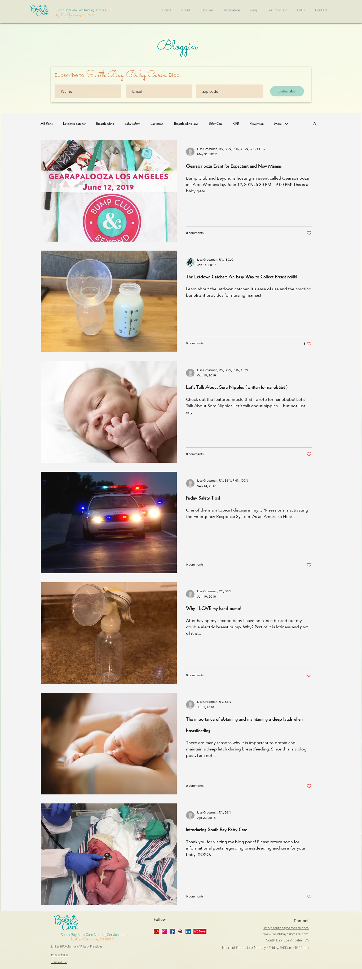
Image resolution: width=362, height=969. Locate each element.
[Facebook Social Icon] (172, 931)
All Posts (46, 124)
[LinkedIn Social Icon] (188, 931)
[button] (314, 124)
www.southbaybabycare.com (285, 934)
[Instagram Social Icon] (164, 931)
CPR (236, 124)
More (278, 124)
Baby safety (132, 124)
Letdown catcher (74, 124)
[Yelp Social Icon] (156, 931)
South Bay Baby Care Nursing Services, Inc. (95, 934)
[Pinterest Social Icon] (180, 931)
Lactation (157, 124)
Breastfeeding (105, 124)
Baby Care (216, 124)
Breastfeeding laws (186, 124)
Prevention (257, 124)
